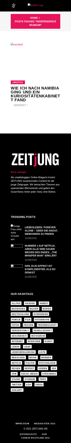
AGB (44, 434)
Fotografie (42, 320)
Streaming (49, 374)
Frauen (28, 325)
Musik (33, 357)
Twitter (17, 385)
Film (27, 320)
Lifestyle (18, 82)
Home (34, 17)
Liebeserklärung (23, 352)
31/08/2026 (31, 238)
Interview (34, 341)
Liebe (27, 347)
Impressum (22, 423)
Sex (54, 368)
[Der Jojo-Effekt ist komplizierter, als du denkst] (17, 268)
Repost (29, 368)
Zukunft (17, 390)
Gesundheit (19, 336)
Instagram (38, 336)
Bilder (34, 309)
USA (28, 385)
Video (39, 385)
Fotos (15, 325)
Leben (15, 347)
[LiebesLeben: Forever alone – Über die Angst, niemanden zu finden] (17, 232)
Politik (30, 363)
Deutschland (20, 314)
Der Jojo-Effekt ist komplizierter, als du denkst (40, 269)
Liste (42, 352)
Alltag (16, 303)
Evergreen (41, 314)
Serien (42, 368)
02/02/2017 (20, 105)
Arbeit (44, 303)
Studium (30, 379)
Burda (47, 309)
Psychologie (47, 363)
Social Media (29, 374)
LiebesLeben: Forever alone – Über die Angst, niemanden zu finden (41, 230)
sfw (14, 374)
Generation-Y (20, 330)
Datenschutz (28, 434)
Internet (17, 341)
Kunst (49, 341)
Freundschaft (47, 325)
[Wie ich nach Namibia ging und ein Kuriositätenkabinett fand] (35, 57)
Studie (16, 379)
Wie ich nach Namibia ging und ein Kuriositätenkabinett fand (35, 94)
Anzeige (30, 303)
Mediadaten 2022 (44, 423)
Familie (16, 320)
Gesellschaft (43, 330)
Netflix (16, 363)
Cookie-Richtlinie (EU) (35, 438)
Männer (46, 357)
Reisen (16, 368)
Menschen (18, 357)
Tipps (43, 379)
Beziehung (18, 309)
